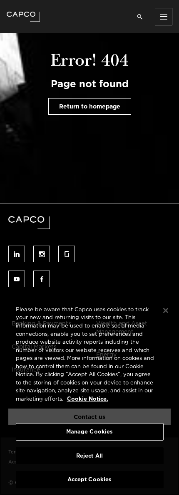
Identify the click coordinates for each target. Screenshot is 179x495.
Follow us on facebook (42, 279)
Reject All (89, 456)
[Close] (166, 310)
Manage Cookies (89, 432)
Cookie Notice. (87, 399)
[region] (89, 396)
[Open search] (140, 16)
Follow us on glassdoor (67, 254)
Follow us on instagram (42, 254)
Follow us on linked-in (17, 254)
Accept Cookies (89, 479)
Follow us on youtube (17, 279)
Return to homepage (89, 106)
